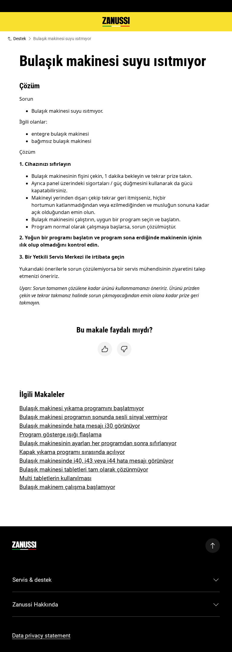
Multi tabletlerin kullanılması (55, 478)
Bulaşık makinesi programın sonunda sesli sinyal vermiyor (93, 417)
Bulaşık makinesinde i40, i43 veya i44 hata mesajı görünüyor (96, 460)
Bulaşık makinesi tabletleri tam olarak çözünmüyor (83, 469)
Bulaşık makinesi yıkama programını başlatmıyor (81, 408)
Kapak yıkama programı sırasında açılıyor (72, 452)
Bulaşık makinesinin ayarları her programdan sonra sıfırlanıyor (97, 443)
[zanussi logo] (24, 545)
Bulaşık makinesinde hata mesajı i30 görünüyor (79, 425)
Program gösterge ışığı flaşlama (60, 434)
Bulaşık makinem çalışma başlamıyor (67, 486)
